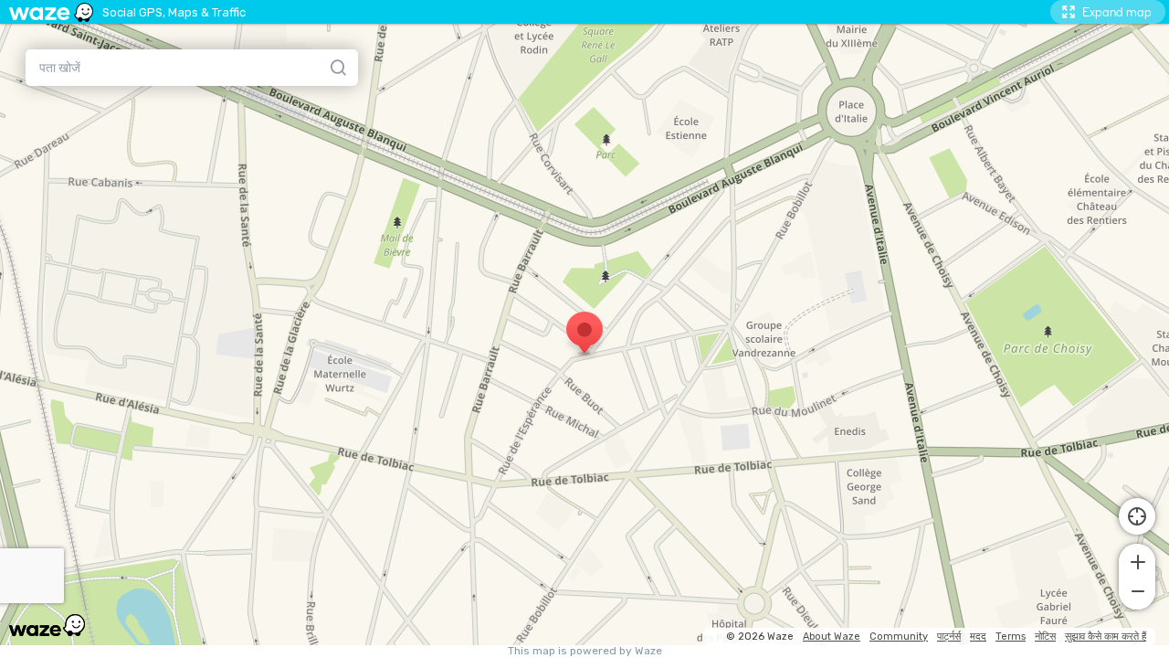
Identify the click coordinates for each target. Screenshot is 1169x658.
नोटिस (1045, 636)
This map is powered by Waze (585, 651)
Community (898, 636)
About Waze (831, 636)
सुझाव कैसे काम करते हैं (1105, 636)
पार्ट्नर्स (949, 636)
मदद (978, 636)
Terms (1010, 636)
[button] (1137, 560)
